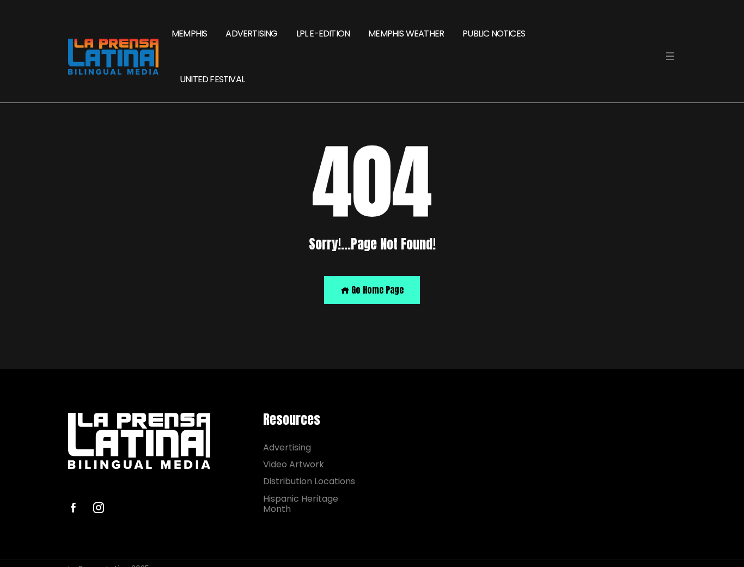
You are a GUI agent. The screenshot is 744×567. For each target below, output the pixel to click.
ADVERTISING (251, 33)
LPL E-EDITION (323, 33)
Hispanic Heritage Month (300, 503)
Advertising (287, 447)
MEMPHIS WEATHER (406, 33)
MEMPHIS (189, 33)
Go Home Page (376, 289)
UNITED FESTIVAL (212, 79)
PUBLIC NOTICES (493, 33)
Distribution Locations (309, 481)
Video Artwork (293, 464)
